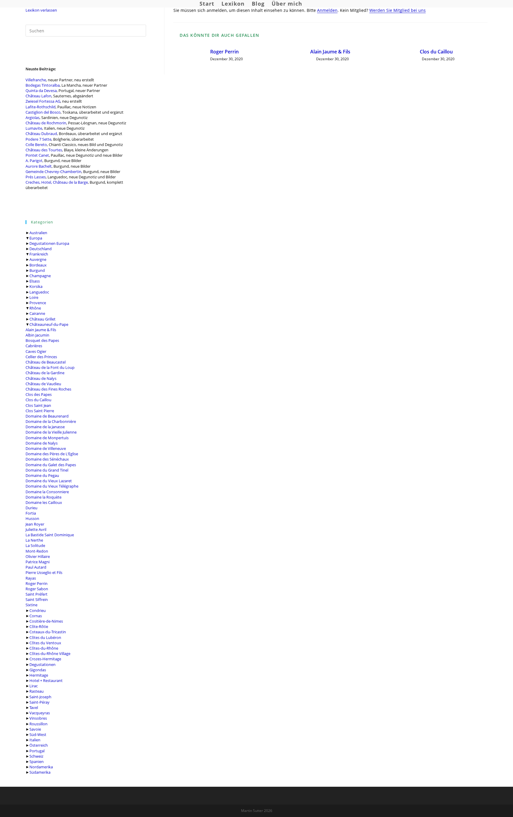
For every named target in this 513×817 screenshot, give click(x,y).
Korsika (35, 286)
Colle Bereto (36, 144)
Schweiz (36, 756)
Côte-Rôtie (38, 626)
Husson (32, 518)
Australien (38, 232)
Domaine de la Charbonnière (51, 421)
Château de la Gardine (45, 372)
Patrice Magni (38, 561)
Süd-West (37, 734)
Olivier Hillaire (38, 556)
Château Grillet (42, 319)
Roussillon (38, 723)
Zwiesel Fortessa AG (43, 101)
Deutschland (40, 248)
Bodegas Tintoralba (43, 85)
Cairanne (37, 313)
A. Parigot (34, 160)
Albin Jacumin (37, 335)
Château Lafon (38, 96)
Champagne (40, 275)
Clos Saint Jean (38, 405)
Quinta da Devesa (41, 90)
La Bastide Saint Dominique (50, 534)
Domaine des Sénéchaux (47, 459)
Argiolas (32, 117)
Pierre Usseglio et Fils (44, 572)
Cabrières (34, 345)
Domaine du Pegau (42, 475)
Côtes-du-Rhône (43, 648)
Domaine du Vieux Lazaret (49, 480)
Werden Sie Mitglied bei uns (397, 10)
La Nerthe (34, 540)
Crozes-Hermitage (45, 658)
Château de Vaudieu (43, 383)
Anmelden (327, 10)
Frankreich (38, 254)
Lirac (33, 685)
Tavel (33, 707)
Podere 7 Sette (38, 139)
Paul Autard (36, 567)
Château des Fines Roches (48, 389)
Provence (37, 302)
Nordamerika (41, 767)
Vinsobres (38, 718)
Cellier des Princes (41, 356)
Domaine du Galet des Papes (51, 464)
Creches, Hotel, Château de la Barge (57, 182)
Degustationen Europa (49, 243)
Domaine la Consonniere (47, 491)
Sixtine (31, 604)
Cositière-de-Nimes (46, 621)
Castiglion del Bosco (43, 112)
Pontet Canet (37, 155)
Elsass (34, 281)
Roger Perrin (37, 583)
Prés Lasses (36, 177)
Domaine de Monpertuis (47, 437)
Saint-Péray (39, 702)
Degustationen (42, 664)
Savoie (35, 729)
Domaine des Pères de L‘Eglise (52, 453)
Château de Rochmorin (46, 123)
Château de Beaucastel (46, 362)
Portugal (37, 750)
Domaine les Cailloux (44, 502)
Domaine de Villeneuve (46, 448)
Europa (35, 238)
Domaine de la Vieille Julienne (51, 432)
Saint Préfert (37, 594)
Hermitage (38, 675)
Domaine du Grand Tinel (47, 470)
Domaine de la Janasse (45, 426)
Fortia (31, 513)
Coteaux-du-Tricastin (47, 631)
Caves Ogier (36, 351)
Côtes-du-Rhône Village (49, 653)
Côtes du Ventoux (45, 642)
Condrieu (37, 610)
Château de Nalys (41, 378)
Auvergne (37, 259)
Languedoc (39, 292)
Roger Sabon (37, 588)
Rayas (31, 578)
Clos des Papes (39, 394)
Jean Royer (35, 524)
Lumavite (34, 128)
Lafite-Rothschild (41, 107)
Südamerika (39, 772)
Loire (33, 297)
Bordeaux (38, 265)
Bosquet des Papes (42, 340)
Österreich (38, 745)
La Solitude (35, 545)
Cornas (35, 615)
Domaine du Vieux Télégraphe (52, 486)
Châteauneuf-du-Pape (48, 324)
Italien (34, 740)
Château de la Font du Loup (50, 367)
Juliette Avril (36, 529)
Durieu (31, 507)
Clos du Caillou (38, 399)
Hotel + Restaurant (46, 680)
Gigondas (37, 669)
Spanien (36, 761)
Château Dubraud (41, 133)
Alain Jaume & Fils (41, 329)
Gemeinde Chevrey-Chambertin (53, 171)
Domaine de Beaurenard (47, 416)
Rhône (35, 308)
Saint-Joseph (40, 696)
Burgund (37, 270)
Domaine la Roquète (43, 497)
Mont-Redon (37, 551)
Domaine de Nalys (42, 443)
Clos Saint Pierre (40, 410)
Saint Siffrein (37, 599)
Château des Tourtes (44, 150)
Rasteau (36, 691)
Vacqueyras (39, 713)
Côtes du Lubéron (45, 637)
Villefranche (36, 80)
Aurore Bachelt (39, 166)
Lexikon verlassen (41, 10)
